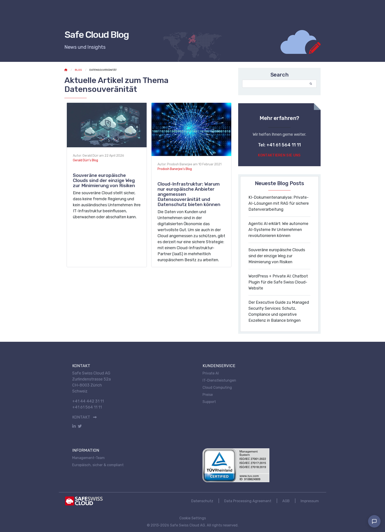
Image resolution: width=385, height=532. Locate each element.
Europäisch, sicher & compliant (98, 465)
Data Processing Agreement (247, 501)
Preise (208, 394)
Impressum (310, 501)
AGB (286, 501)
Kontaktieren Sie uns (279, 155)
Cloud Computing (217, 387)
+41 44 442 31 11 (88, 401)
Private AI (211, 373)
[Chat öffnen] (374, 521)
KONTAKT (81, 417)
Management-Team (88, 458)
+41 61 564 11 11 (87, 407)
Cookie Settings (192, 518)
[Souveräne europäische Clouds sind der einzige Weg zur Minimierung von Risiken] (107, 124)
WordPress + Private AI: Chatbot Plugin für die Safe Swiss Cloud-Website (278, 282)
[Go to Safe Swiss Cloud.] (66, 69)
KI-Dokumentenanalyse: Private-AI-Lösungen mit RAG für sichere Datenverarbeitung (278, 203)
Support (209, 402)
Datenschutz (202, 501)
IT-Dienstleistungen (219, 380)
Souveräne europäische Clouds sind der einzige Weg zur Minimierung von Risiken (104, 180)
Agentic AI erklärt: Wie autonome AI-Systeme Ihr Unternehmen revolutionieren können (278, 229)
